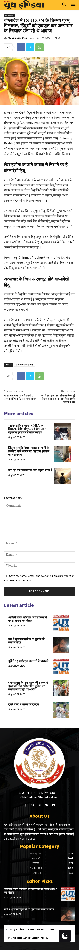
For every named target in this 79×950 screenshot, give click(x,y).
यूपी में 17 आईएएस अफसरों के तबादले (28, 661)
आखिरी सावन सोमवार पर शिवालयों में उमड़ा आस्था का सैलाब (27, 619)
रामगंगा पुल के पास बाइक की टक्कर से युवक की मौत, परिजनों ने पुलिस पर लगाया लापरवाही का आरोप (28, 686)
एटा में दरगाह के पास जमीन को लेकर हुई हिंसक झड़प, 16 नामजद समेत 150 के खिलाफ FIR (58, 399)
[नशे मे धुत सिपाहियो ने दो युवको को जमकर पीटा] (61, 645)
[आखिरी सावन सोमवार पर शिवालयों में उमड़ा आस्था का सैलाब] (61, 623)
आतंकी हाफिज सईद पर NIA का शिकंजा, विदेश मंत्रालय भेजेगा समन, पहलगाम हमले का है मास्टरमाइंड (27, 429)
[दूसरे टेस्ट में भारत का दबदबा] (61, 710)
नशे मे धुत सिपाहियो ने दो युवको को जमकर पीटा (26, 641)
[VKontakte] (46, 805)
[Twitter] (30, 47)
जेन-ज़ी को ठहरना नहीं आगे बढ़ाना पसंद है (30, 470)
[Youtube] (53, 805)
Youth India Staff (17, 38)
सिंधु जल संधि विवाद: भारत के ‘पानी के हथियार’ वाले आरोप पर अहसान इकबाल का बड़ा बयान (28, 451)
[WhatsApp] (39, 47)
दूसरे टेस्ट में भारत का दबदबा (23, 704)
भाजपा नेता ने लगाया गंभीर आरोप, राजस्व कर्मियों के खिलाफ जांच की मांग (20, 397)
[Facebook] (21, 47)
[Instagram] (32, 805)
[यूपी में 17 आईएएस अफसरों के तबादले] (61, 666)
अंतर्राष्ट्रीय (9, 15)
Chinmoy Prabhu (24, 364)
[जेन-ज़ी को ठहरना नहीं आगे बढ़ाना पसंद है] (62, 476)
